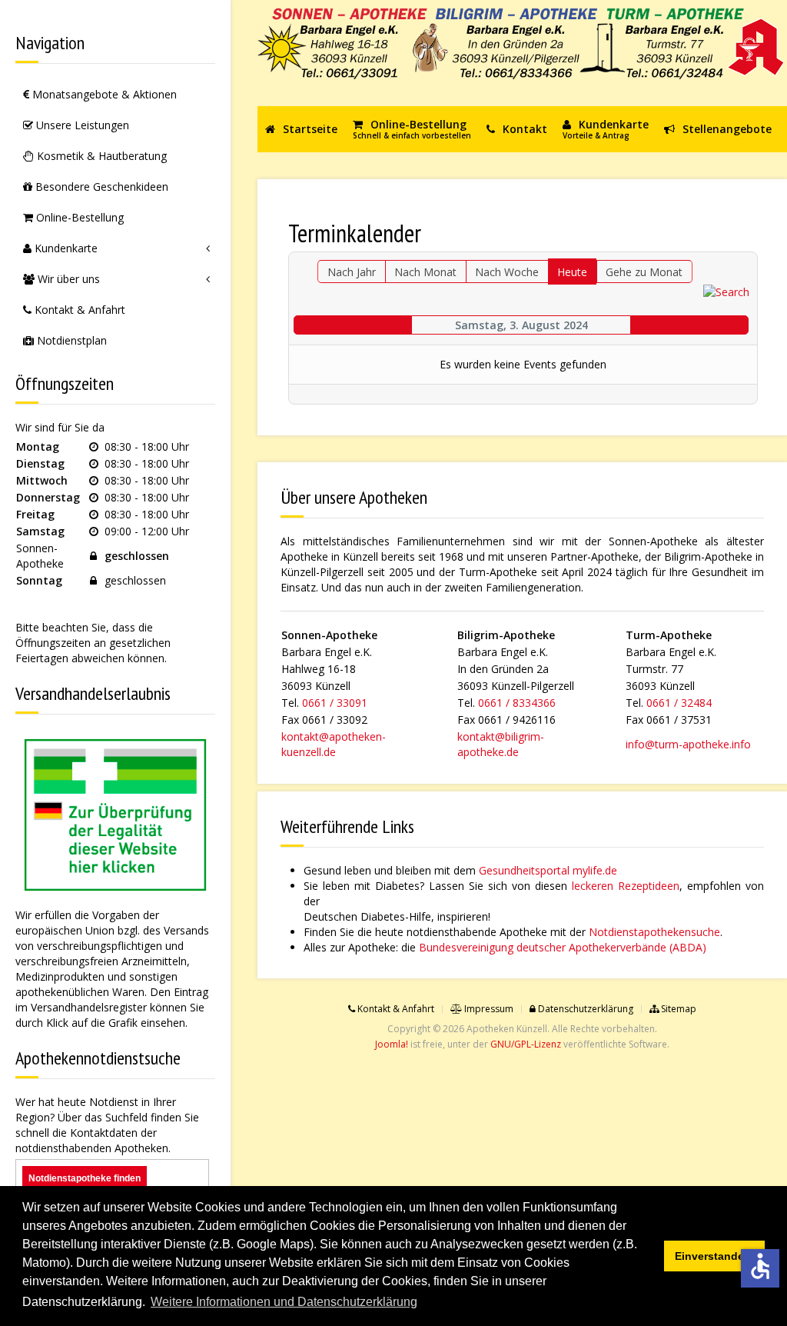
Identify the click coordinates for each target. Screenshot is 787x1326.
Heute (572, 272)
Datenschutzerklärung (584, 1008)
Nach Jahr (351, 272)
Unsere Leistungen (81, 125)
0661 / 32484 (679, 702)
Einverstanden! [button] (715, 1256)
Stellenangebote (725, 129)
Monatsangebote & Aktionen (103, 94)
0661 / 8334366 (517, 702)
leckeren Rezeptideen (625, 885)
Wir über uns (67, 279)
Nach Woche (507, 272)
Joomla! (391, 1044)
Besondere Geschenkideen (100, 186)
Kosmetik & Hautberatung (100, 155)
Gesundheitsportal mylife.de (548, 870)
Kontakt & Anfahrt (78, 309)
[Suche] (726, 290)
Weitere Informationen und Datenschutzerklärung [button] (284, 1301)
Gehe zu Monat (644, 272)
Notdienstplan (70, 340)
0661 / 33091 (334, 702)
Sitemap (677, 1008)
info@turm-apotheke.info (688, 744)
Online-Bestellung (78, 217)
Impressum (487, 1008)
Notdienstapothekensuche (654, 932)
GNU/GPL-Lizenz (525, 1044)
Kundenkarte (65, 248)
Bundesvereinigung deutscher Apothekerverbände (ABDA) (562, 947)
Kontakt (523, 129)
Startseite (308, 129)
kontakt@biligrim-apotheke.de (500, 744)
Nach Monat (425, 272)
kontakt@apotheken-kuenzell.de (333, 744)
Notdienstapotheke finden (84, 1178)
